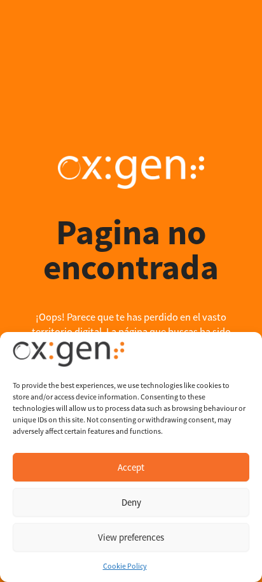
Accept (131, 467)
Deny (131, 502)
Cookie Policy (125, 566)
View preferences (131, 537)
